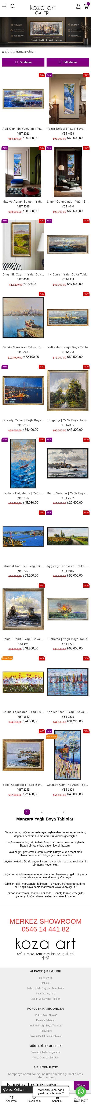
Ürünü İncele (32, 107)
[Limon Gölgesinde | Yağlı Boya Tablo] (67, 172)
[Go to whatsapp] (81, 1091)
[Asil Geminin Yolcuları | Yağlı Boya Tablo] (23, 99)
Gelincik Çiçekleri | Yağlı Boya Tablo (23, 711)
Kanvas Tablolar (45, 1020)
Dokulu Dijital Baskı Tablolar (45, 1036)
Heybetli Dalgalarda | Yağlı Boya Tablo (23, 493)
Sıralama (26, 62)
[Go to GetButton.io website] (81, 1099)
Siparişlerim (45, 977)
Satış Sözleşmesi (45, 993)
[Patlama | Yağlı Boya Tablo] (67, 609)
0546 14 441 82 (45, 929)
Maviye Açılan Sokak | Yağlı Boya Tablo (23, 201)
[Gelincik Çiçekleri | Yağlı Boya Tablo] (23, 682)
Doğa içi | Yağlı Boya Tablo (67, 420)
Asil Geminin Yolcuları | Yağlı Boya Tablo (23, 128)
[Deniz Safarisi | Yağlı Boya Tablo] (67, 463)
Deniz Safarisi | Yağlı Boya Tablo (67, 493)
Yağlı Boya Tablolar (45, 1015)
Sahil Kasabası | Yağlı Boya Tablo (23, 784)
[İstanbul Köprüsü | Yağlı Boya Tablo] (23, 536)
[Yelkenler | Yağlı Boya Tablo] (67, 318)
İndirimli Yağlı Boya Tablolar (46, 1025)
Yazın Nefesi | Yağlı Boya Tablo (67, 128)
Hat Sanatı (46, 1031)
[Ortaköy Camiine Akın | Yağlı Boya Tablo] (67, 755)
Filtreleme (70, 62)
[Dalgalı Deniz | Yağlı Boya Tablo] (23, 609)
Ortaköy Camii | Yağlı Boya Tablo (23, 420)
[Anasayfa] (6, 51)
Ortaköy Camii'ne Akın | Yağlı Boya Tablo (67, 784)
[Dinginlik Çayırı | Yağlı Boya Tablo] (23, 245)
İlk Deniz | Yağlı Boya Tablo (68, 274)
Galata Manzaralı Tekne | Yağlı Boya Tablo (23, 347)
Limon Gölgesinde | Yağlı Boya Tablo (67, 201)
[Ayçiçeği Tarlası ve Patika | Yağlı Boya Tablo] (67, 536)
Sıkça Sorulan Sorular (45, 1057)
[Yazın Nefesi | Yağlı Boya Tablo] (67, 99)
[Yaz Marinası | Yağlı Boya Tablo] (67, 682)
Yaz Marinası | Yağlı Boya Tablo (67, 711)
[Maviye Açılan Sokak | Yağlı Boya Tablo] (23, 172)
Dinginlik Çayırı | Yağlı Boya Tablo (23, 274)
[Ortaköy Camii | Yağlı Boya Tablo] (23, 391)
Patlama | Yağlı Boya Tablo (67, 639)
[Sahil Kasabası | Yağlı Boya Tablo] (23, 755)
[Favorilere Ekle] (23, 107)
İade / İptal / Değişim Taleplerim (45, 988)
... (49, 811)
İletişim (45, 983)
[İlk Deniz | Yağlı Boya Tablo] (67, 245)
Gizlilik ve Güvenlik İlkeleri (45, 999)
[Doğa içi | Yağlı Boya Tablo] (67, 391)
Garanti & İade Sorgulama (46, 1052)
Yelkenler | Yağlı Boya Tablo (68, 347)
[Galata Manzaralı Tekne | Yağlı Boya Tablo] (23, 318)
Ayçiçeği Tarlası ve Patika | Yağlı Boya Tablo (67, 566)
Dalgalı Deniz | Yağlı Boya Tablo (23, 639)
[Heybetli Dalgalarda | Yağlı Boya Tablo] (23, 463)
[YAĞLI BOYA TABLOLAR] (11, 51)
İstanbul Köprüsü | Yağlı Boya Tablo (23, 566)
